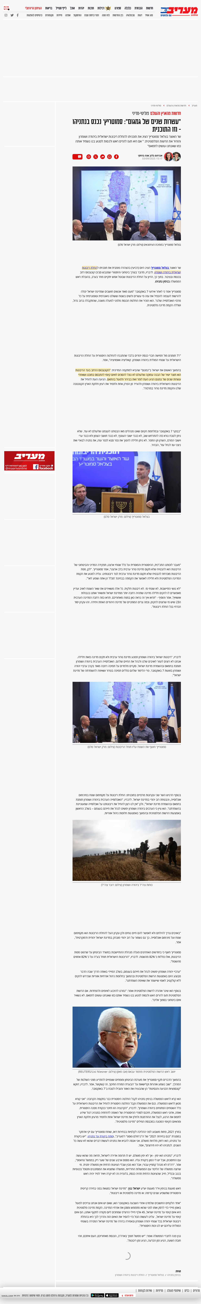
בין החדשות (118, 15)
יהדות (81, 8)
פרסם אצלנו (129, 1295)
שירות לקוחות (145, 1290)
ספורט (118, 8)
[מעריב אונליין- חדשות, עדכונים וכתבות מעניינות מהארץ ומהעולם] (179, 11)
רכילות (101, 8)
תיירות (59, 15)
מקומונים (49, 15)
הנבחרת (138, 8)
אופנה (68, 15)
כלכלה (128, 8)
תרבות (91, 8)
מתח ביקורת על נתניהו (100, 1136)
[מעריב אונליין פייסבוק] (29, 469)
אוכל (72, 8)
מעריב (194, 105)
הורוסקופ (77, 15)
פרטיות (25, 1295)
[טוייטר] (12, 16)
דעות (140, 15)
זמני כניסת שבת (91, 15)
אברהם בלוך (156, 155)
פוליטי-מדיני (156, 105)
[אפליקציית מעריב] (112, 1295)
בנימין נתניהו (174, 1275)
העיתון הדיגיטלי (33, 8)
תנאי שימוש (35, 1295)
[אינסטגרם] (6, 16)
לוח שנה (106, 15)
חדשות (149, 8)
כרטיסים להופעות (34, 15)
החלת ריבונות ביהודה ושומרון (129, 1275)
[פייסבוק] (17, 16)
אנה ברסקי (143, 155)
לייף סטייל (61, 8)
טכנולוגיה (130, 15)
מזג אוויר (149, 15)
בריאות (48, 8)
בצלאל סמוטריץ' (156, 1275)
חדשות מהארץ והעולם (176, 105)
